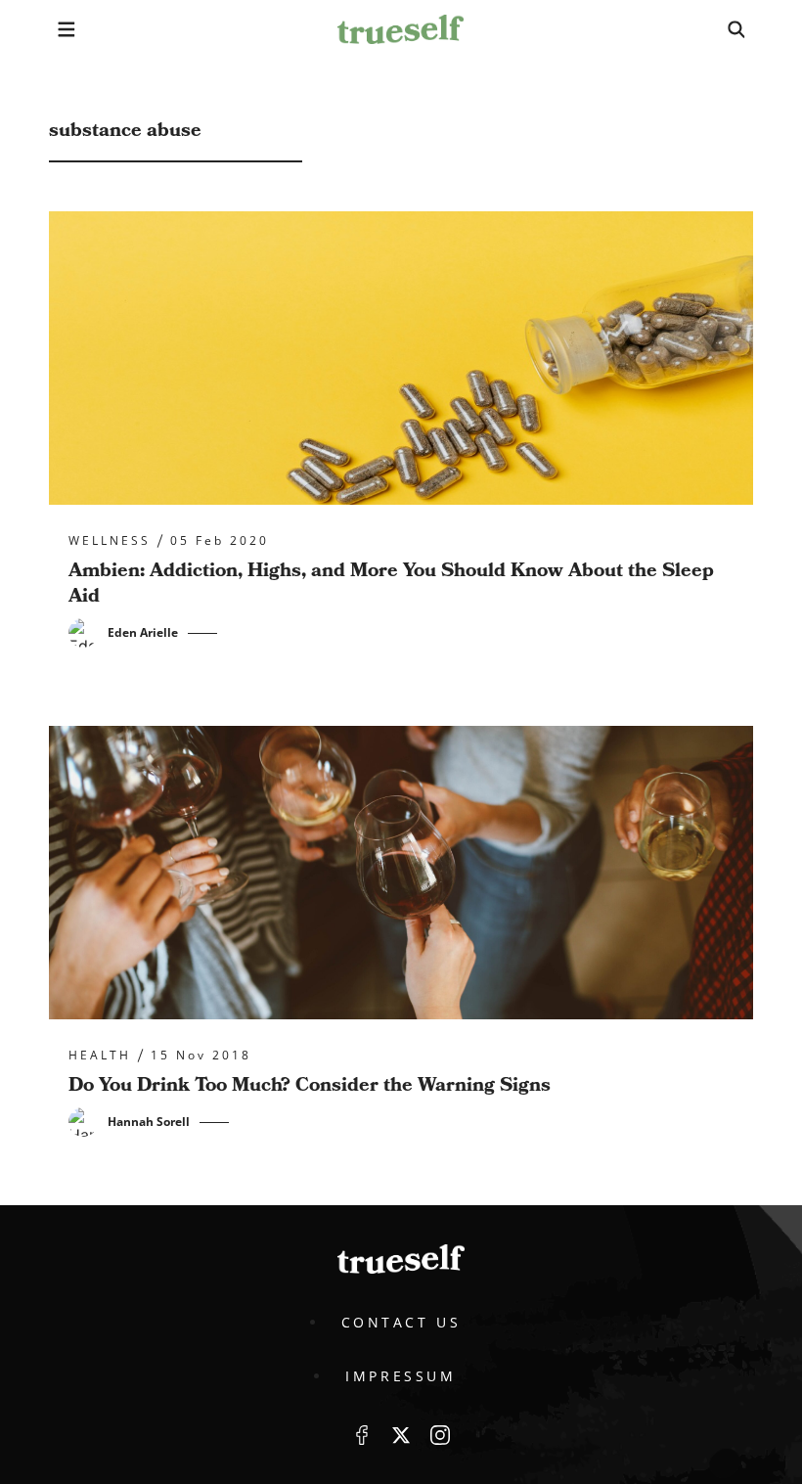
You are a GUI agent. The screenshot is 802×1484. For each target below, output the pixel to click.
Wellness (109, 541)
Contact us (401, 1322)
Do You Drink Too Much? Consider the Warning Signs (309, 1085)
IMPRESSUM (400, 1376)
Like (362, 1435)
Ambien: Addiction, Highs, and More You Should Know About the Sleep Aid (391, 583)
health (99, 1055)
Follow (401, 1435)
